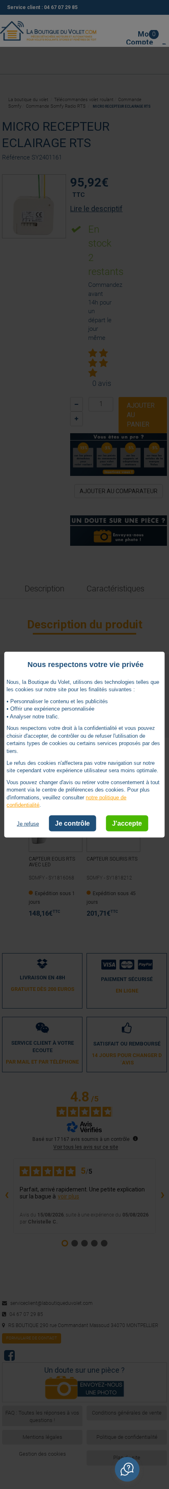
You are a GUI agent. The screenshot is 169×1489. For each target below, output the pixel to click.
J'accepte (127, 823)
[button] (127, 1469)
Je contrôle (72, 823)
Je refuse (28, 824)
